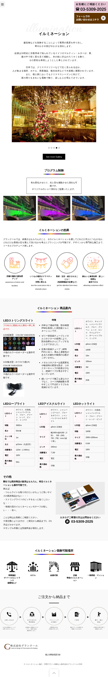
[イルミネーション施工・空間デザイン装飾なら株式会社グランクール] (20, 648)
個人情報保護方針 (53, 654)
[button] (49, 148)
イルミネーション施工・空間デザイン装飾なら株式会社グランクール (52, 664)
